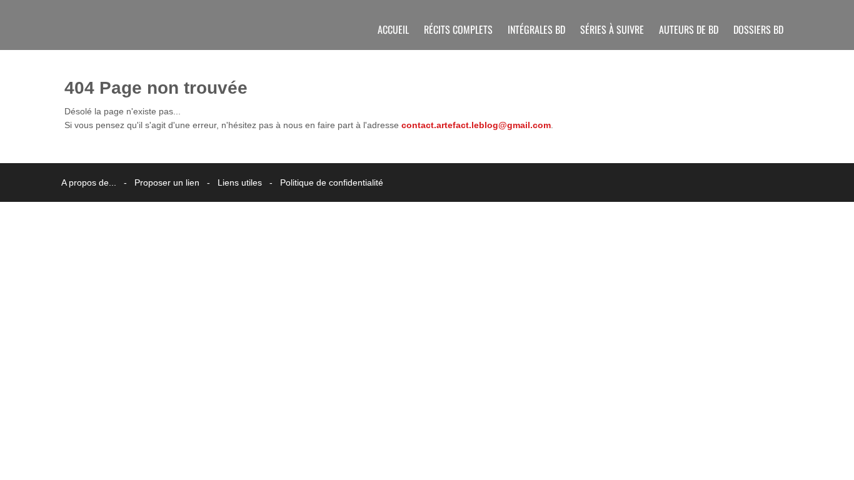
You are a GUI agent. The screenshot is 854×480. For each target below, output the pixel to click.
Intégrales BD (536, 29)
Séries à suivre (612, 29)
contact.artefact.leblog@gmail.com (476, 125)
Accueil (393, 29)
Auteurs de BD (688, 29)
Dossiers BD (758, 29)
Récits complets (458, 29)
